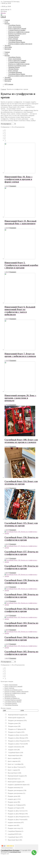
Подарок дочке (14, 723)
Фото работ (8, 47)
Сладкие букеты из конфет (16, 30)
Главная (7, 20)
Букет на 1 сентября (15, 764)
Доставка (8, 45)
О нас (6, 22)
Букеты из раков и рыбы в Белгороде (20, 44)
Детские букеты (13, 37)
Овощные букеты (14, 35)
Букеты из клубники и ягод (17, 33)
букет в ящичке (14, 761)
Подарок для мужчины (16, 793)
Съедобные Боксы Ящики (16, 42)
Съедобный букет (15, 752)
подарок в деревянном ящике (18, 784)
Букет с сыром (14, 770)
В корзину (13, 186)
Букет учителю (13, 38)
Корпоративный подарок (17, 714)
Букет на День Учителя (16, 767)
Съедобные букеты (14, 25)
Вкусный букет (14, 773)
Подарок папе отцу (15, 828)
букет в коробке (14, 758)
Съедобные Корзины (15, 40)
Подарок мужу (14, 726)
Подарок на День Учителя (18, 744)
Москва (3, 13)
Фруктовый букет (15, 755)
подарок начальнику (16, 747)
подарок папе (14, 749)
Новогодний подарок (16, 717)
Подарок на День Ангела (18, 735)
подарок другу (14, 799)
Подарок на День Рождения (19, 741)
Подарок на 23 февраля (17, 729)
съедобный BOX (14, 834)
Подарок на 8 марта (16, 732)
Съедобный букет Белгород (10, 850)
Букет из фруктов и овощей (17, 28)
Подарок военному (15, 787)
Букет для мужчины (14, 27)
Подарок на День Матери (18, 738)
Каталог (7, 23)
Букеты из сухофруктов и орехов (18, 32)
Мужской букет (14, 779)
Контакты (8, 49)
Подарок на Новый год (12, 698)
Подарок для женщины (17, 720)
